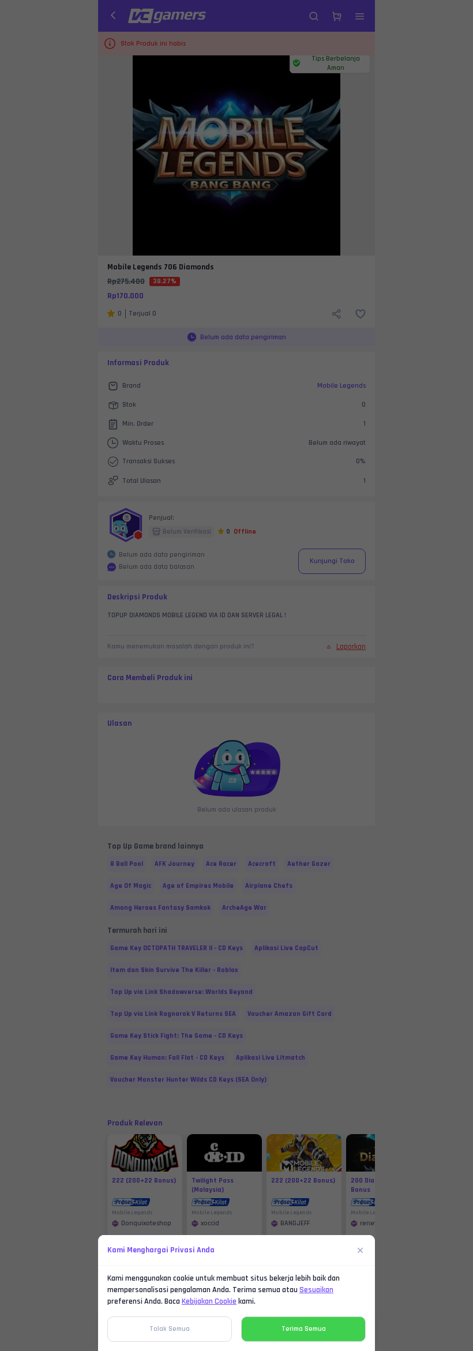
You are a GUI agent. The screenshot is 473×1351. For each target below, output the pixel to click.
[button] (236, 675)
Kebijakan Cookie (209, 1301)
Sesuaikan (316, 1290)
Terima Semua (303, 1328)
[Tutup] (360, 1250)
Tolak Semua (169, 1328)
